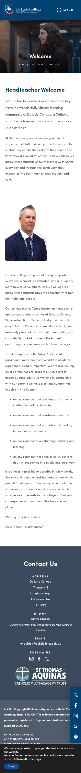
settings (36, 759)
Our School (37, 64)
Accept (11, 766)
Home (22, 64)
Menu (68, 10)
